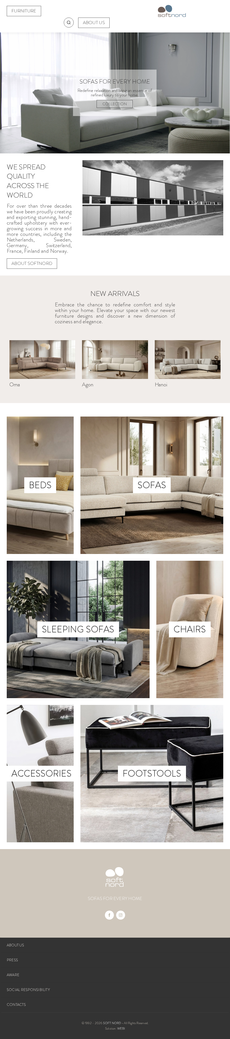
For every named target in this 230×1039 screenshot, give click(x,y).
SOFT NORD (112, 1023)
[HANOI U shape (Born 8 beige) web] (188, 341)
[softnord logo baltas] (115, 868)
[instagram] (120, 915)
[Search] (69, 22)
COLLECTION (114, 104)
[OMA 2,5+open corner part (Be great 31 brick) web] (42, 341)
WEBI (121, 1028)
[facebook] (109, 915)
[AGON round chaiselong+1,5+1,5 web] (115, 341)
